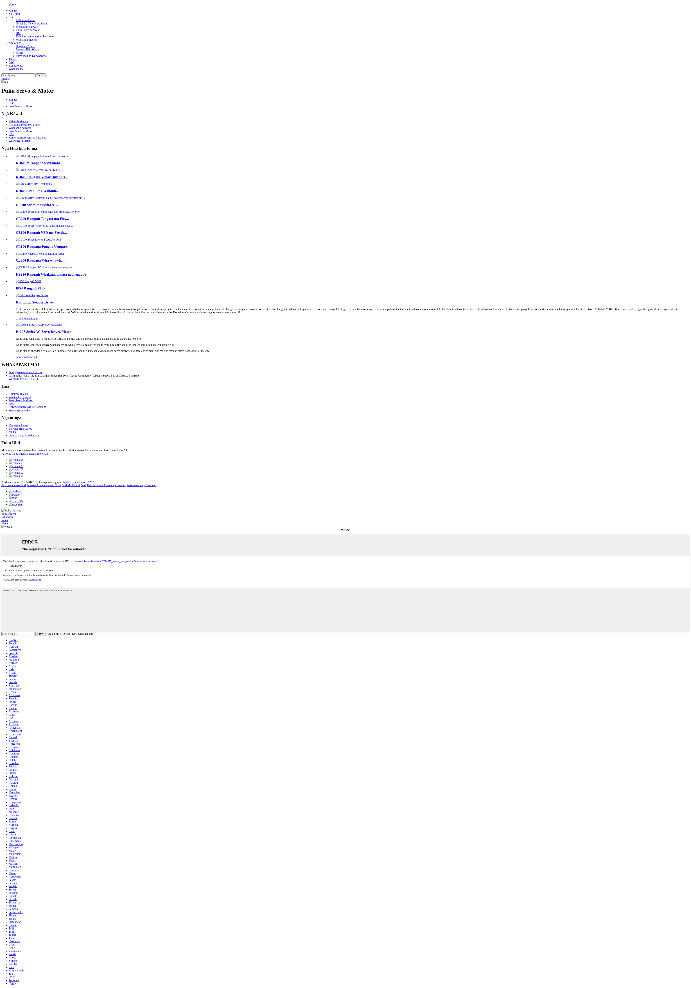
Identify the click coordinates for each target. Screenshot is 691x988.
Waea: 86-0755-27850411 (23, 378)
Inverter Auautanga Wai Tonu (44, 485)
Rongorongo (16, 65)
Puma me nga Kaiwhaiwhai (31, 55)
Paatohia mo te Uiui (12, 453)
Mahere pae (69, 482)
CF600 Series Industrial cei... (37, 205)
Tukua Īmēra (8, 513)
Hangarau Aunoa (25, 46)
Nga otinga (15, 42)
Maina (19, 52)
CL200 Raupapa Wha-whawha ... (41, 260)
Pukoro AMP (86, 482)
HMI (18, 33)
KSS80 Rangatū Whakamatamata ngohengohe (51, 274)
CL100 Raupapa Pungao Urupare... (42, 246)
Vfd (83, 485)
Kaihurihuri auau (25, 20)
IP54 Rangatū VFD (30, 288)
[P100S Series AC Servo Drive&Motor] (39, 324)
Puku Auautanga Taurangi (141, 485)
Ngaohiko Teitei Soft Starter (32, 23)
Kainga (13, 10)
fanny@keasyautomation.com (25, 372)
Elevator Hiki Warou (27, 49)
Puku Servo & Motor (28, 29)
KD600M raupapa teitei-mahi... (39, 163)
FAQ (11, 62)
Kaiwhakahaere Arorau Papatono (35, 36)
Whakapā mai (16, 68)
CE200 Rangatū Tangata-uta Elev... (42, 219)
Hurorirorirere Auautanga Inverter (106, 485)
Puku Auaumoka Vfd (13, 485)
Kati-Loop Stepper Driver (35, 302)
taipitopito (32, 318)
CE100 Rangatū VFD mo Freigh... (41, 232)
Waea (4, 520)
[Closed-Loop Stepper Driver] (32, 295)
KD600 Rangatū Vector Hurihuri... (41, 177)
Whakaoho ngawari (27, 26)
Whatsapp (7, 516)
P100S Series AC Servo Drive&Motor (43, 332)
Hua (11, 17)
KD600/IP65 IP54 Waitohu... (37, 191)
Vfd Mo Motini (71, 485)
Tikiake (13, 59)
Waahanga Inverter (26, 39)
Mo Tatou (14, 13)
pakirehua (21, 318)
